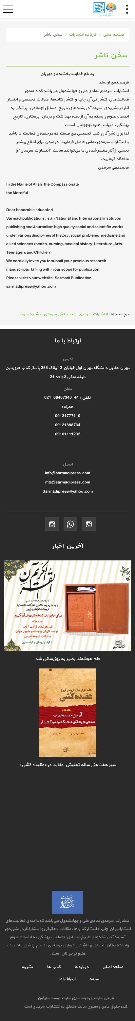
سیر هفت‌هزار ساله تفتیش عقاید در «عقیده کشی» (67, 764)
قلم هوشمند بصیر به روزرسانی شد (67, 658)
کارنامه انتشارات (82, 34)
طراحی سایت (103, 998)
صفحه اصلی (113, 34)
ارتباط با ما (67, 979)
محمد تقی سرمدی (59, 314)
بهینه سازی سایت (75, 998)
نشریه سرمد (30, 314)
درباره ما (81, 967)
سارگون (44, 998)
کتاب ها (53, 967)
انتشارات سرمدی (93, 314)
